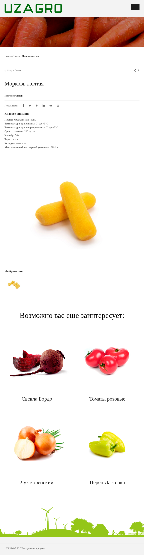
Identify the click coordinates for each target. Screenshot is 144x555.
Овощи (17, 56)
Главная (8, 56)
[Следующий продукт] (139, 70)
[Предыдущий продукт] (135, 70)
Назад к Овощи (13, 70)
